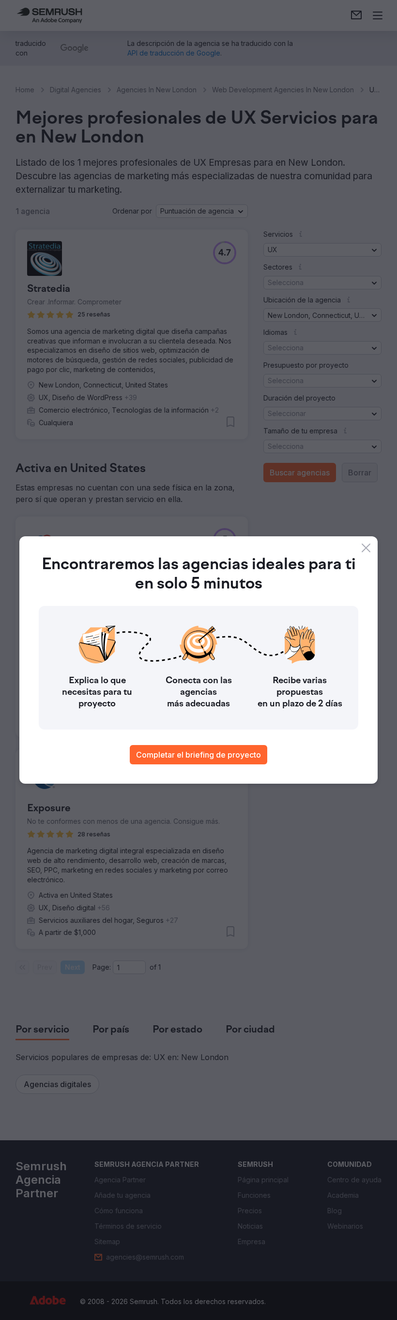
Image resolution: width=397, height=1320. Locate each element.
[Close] (366, 548)
